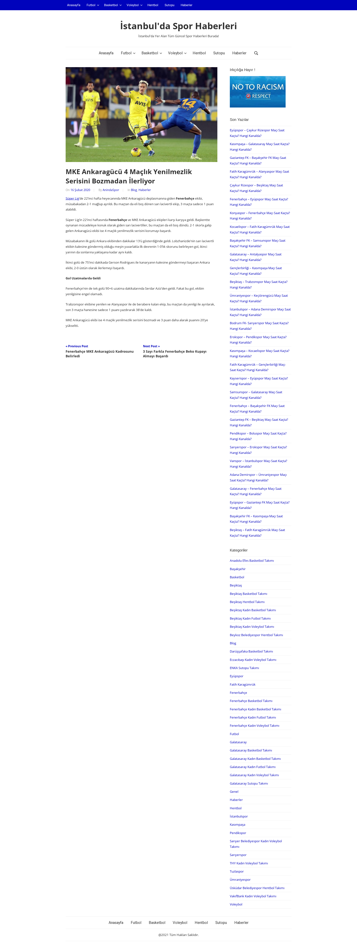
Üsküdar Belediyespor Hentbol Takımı (257, 888)
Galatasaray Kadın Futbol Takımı (253, 767)
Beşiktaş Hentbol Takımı (247, 602)
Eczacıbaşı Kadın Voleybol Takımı (253, 660)
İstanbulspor (239, 816)
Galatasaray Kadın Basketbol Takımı (255, 758)
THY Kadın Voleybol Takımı (249, 863)
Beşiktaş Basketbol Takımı (248, 593)
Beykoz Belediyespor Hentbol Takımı (256, 635)
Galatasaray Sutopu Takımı (249, 783)
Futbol (91, 5)
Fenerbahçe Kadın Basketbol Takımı (255, 709)
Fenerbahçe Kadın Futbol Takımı (253, 717)
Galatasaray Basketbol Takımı (251, 750)
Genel (234, 791)
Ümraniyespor (240, 879)
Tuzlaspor (237, 871)
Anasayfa (73, 5)
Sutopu (169, 5)
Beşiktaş (236, 585)
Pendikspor (238, 833)
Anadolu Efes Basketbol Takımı (252, 560)
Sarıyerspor (238, 855)
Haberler (186, 5)
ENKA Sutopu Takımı (244, 668)
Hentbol (152, 5)
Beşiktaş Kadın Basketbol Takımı (253, 610)
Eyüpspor (236, 676)
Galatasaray (238, 742)
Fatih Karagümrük (242, 684)
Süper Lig (72, 198)
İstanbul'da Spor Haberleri (178, 26)
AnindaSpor (111, 190)
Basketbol (111, 5)
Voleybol (133, 5)
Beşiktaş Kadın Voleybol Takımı (252, 626)
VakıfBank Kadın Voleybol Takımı (253, 896)
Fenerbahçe (238, 692)
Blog (134, 190)
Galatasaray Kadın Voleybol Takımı (254, 775)
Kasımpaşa (237, 824)
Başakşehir (238, 569)
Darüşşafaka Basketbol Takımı (251, 651)
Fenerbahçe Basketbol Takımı (251, 701)
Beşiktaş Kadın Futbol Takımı (250, 618)
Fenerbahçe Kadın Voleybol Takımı (254, 725)
